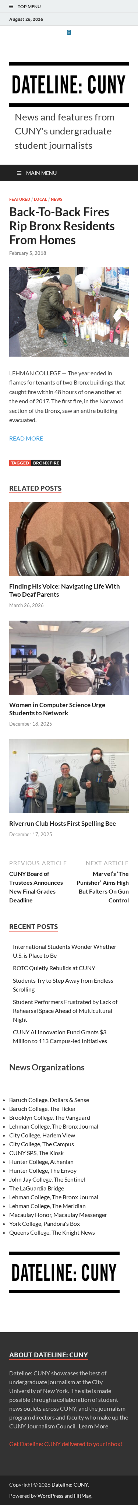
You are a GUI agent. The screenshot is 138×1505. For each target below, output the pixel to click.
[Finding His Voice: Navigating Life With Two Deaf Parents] (69, 541)
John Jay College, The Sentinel (47, 1179)
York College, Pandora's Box (44, 1223)
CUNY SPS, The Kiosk (36, 1152)
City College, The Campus (41, 1143)
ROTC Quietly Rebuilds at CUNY (54, 967)
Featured (19, 199)
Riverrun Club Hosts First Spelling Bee (62, 823)
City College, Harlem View (42, 1135)
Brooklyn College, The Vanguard (49, 1117)
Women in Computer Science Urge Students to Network (57, 709)
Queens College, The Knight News (52, 1232)
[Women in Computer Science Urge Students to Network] (69, 659)
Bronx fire (46, 463)
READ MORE (26, 438)
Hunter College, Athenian (41, 1161)
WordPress (50, 1495)
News (56, 199)
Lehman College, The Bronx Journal (53, 1126)
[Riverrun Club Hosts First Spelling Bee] (69, 778)
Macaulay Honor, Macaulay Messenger (58, 1214)
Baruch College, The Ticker (42, 1108)
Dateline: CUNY (70, 1484)
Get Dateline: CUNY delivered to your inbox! (65, 1443)
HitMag (82, 1495)
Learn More (93, 1425)
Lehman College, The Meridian (47, 1205)
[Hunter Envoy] (69, 32)
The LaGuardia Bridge (36, 1188)
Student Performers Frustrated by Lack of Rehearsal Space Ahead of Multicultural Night (65, 1010)
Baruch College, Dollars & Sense (49, 1099)
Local (40, 199)
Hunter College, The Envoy (43, 1170)
